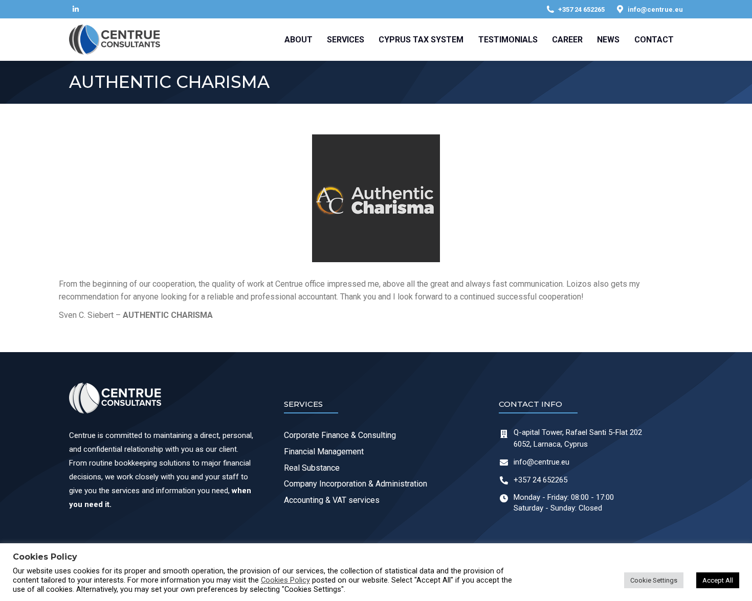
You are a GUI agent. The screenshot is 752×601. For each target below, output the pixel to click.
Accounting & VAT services (332, 500)
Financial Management (324, 451)
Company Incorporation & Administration (355, 484)
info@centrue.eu (655, 9)
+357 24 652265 (581, 9)
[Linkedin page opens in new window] (75, 9)
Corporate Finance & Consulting (340, 435)
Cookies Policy (285, 580)
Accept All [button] (717, 580)
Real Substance (312, 468)
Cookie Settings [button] (653, 580)
